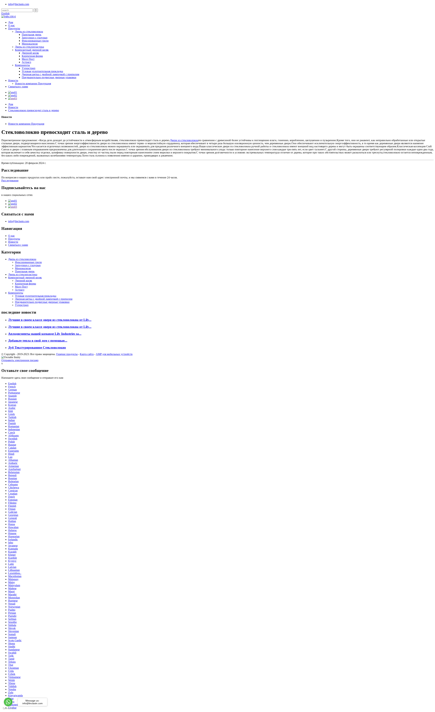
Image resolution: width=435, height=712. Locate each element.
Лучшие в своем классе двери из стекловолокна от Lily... (49, 320)
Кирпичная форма (32, 56)
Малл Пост (28, 59)
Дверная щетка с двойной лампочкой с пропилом (50, 74)
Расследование (10, 180)
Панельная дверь (31, 34)
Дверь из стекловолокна (29, 31)
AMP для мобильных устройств (114, 354)
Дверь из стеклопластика (29, 46)
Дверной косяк (30, 52)
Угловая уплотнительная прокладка (42, 71)
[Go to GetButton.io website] (8, 708)
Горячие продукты (67, 354)
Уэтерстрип (28, 68)
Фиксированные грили (35, 40)
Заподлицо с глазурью (34, 37)
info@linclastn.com (18, 4)
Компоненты (22, 65)
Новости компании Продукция (33, 83)
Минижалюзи (30, 43)
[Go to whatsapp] (8, 702)
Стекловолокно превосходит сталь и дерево (33, 110)
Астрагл (26, 62)
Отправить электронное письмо (19, 360)
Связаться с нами (18, 86)
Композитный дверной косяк (32, 49)
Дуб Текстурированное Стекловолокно (37, 347)
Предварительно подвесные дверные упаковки (49, 77)
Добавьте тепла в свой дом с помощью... (37, 340)
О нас (11, 25)
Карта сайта (87, 354)
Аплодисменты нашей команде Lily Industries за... (44, 334)
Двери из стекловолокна (184, 140)
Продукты (14, 28)
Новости (13, 80)
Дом (10, 22)
